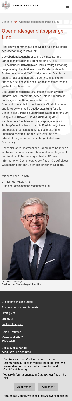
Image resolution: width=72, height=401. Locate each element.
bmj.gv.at (7, 318)
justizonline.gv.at (12, 324)
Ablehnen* (48, 387)
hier (5, 378)
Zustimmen (24, 387)
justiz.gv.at (8, 313)
